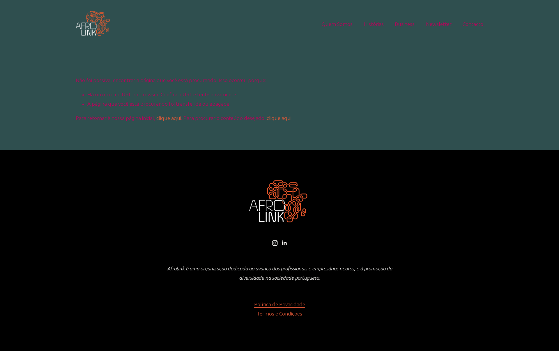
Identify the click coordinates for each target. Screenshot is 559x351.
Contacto (473, 24)
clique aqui (168, 118)
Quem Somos (337, 24)
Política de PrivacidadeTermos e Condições (279, 309)
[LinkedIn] (284, 243)
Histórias (374, 24)
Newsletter (439, 24)
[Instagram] (275, 243)
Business (405, 24)
